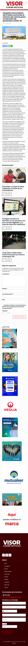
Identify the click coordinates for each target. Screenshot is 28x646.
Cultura (6, 587)
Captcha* (5, 311)
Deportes (6, 585)
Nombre (4, 288)
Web (3, 299)
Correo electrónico (7, 294)
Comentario (6, 274)
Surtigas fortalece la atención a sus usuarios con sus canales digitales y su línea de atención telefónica (13, 222)
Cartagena (7, 566)
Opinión (6, 579)
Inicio (5, 563)
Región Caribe (7, 571)
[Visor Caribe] (14, 5)
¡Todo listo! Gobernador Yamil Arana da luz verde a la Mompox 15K (13, 255)
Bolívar (6, 569)
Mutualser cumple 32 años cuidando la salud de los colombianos (13, 188)
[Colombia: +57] (3, 611)
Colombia (6, 574)
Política (6, 577)
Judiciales (6, 582)
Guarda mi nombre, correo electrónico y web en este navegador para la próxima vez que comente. (14, 306)
